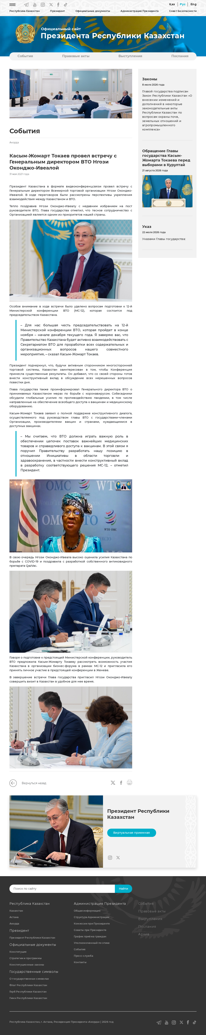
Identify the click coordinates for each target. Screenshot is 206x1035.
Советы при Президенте (90, 930)
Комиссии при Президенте (92, 923)
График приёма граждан (90, 936)
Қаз (172, 4)
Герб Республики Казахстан (27, 991)
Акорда (14, 923)
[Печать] (129, 782)
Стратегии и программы (25, 958)
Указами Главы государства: (163, 239)
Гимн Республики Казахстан (28, 998)
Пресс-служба (83, 955)
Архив (143, 934)
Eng (194, 4)
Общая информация (87, 910)
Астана (14, 917)
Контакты (80, 962)
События (25, 56)
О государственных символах (29, 978)
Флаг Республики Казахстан (28, 985)
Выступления (130, 56)
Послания (179, 56)
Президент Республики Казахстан (32, 937)
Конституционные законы (26, 964)
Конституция (18, 951)
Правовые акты (76, 56)
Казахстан (16, 910)
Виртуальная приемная (131, 832)
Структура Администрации (91, 917)
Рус (182, 4)
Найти (123, 888)
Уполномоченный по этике (92, 942)
